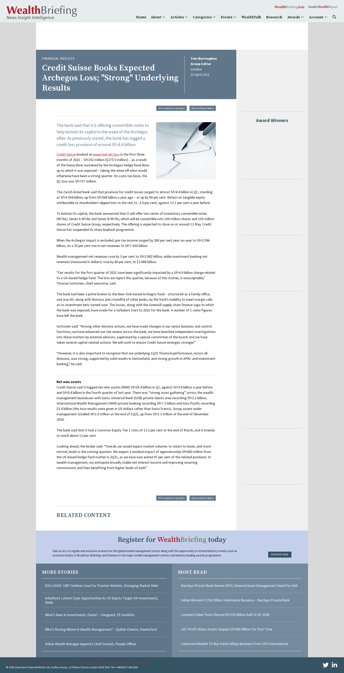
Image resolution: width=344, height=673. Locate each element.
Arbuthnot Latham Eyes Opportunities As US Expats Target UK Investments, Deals (101, 600)
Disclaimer (139, 662)
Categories (203, 17)
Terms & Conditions (92, 662)
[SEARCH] (334, 17)
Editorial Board (64, 662)
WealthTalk (251, 17)
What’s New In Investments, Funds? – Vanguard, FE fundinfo (89, 615)
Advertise (43, 662)
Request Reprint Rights (203, 108)
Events (227, 17)
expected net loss (106, 154)
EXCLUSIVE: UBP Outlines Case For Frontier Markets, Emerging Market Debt (101, 585)
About (156, 17)
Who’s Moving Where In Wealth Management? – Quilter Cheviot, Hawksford (101, 629)
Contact (27, 662)
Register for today (172, 539)
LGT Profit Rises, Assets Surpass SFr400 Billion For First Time (227, 629)
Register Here (279, 554)
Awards (294, 17)
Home (141, 17)
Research (274, 17)
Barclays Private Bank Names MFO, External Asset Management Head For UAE (239, 585)
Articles (177, 17)
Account (316, 17)
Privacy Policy (119, 662)
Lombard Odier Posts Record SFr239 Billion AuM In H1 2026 (225, 614)
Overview (12, 662)
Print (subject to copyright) (171, 108)
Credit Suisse (66, 154)
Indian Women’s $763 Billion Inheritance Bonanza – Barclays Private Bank (235, 600)
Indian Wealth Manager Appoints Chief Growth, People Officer (90, 644)
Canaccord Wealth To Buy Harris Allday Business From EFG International (234, 643)
